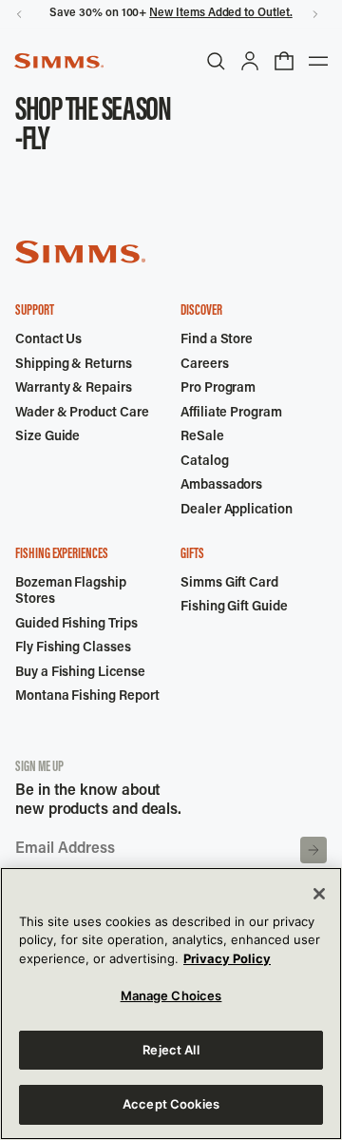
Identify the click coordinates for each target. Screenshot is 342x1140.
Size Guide (47, 437)
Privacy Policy (227, 958)
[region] (171, 1003)
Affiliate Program (231, 413)
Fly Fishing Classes (73, 648)
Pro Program (218, 389)
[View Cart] (284, 60)
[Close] (319, 894)
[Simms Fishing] (59, 60)
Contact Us (48, 340)
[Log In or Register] (249, 61)
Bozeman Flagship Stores (70, 592)
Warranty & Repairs (73, 389)
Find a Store (216, 340)
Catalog (204, 462)
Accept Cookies (171, 1103)
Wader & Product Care (82, 413)
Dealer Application (236, 510)
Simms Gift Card (229, 583)
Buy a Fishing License (80, 673)
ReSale (202, 437)
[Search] (215, 60)
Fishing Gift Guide (234, 607)
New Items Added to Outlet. (220, 13)
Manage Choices (171, 995)
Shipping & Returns (73, 365)
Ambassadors (221, 486)
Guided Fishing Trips (76, 624)
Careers (204, 365)
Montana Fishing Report (87, 697)
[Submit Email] (313, 850)
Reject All (170, 1049)
